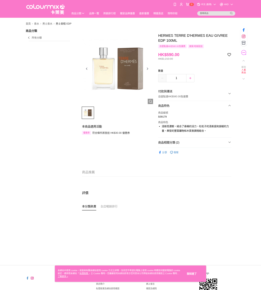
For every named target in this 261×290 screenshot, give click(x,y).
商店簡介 (100, 284)
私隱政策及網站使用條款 (107, 288)
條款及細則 (151, 288)
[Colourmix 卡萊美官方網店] (45, 9)
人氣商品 (243, 71)
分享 (164, 152)
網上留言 (150, 284)
